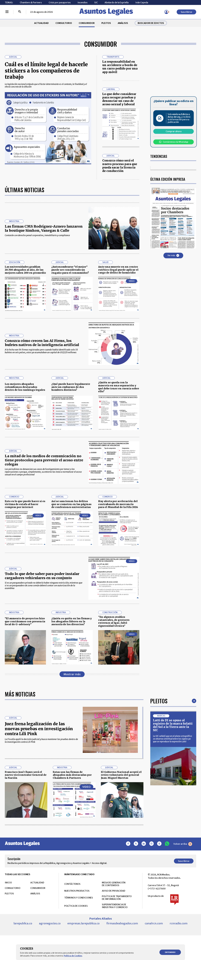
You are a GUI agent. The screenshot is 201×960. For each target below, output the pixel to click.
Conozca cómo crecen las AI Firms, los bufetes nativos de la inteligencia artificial (42, 343)
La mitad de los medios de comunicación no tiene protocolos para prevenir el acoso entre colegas (44, 460)
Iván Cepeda (141, 2)
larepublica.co (23, 923)
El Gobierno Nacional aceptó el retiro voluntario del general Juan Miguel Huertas (121, 774)
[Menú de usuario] (166, 12)
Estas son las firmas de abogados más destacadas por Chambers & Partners (72, 774)
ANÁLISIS (123, 23)
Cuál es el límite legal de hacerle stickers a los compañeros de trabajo (46, 70)
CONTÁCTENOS (72, 884)
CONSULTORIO (64, 23)
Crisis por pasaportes (60, 2)
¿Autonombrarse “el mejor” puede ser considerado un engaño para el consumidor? (70, 269)
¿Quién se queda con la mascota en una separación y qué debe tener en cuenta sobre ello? (118, 387)
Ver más (171, 255)
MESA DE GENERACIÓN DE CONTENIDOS (113, 884)
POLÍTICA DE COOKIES (76, 905)
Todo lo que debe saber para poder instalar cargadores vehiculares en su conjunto (42, 576)
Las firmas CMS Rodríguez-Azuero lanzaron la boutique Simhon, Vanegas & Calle (44, 228)
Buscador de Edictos (151, 23)
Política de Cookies (73, 956)
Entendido (170, 952)
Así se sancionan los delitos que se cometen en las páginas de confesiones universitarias (71, 504)
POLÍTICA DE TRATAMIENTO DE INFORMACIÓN (117, 897)
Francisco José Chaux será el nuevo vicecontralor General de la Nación (25, 774)
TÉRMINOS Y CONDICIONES (78, 897)
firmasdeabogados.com (122, 923)
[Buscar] (20, 12)
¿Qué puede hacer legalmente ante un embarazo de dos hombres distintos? (70, 386)
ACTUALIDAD (41, 23)
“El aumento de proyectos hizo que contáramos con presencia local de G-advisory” (25, 621)
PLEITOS (106, 23)
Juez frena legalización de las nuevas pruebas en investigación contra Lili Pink (39, 728)
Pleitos (158, 701)
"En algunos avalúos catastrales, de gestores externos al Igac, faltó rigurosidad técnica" (113, 621)
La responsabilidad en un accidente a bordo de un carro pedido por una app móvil (120, 67)
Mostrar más (72, 674)
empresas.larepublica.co (83, 923)
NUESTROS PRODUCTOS (76, 890)
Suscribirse (186, 12)
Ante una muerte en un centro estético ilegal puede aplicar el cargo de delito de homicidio (118, 269)
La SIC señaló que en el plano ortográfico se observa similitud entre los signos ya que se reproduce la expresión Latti (172, 739)
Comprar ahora (173, 131)
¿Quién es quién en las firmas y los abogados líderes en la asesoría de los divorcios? (71, 621)
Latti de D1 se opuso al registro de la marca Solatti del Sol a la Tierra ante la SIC (173, 725)
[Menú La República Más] (7, 12)
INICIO (8, 882)
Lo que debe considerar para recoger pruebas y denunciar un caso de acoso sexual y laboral (119, 99)
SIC (96, 2)
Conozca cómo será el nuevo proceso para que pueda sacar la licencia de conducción (119, 166)
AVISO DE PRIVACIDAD (113, 890)
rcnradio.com (178, 923)
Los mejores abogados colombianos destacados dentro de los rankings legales (25, 386)
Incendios (83, 2)
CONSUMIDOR (87, 23)
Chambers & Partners (31, 2)
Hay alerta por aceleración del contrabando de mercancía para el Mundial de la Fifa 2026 (118, 504)
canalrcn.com (154, 923)
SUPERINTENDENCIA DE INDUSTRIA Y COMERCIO (115, 906)
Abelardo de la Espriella (117, 2)
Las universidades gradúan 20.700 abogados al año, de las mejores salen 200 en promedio (25, 269)
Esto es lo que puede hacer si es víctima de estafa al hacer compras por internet (25, 504)
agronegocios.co (50, 923)
